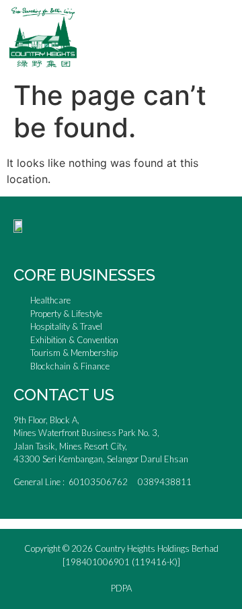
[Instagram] (48, 243)
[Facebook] (23, 243)
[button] (229, 37)
